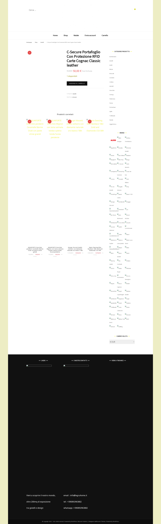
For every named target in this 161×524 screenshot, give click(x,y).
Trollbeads (112, 116)
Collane (111, 82)
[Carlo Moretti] (129, 167)
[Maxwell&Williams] (114, 249)
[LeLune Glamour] (113, 230)
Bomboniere (112, 56)
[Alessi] (113, 143)
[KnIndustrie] (113, 223)
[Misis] (111, 253)
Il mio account (90, 35)
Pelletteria (112, 99)
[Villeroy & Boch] (113, 322)
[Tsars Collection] (121, 310)
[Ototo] (111, 268)
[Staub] (119, 303)
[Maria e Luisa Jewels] (121, 243)
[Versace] (112, 315)
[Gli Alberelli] (120, 202)
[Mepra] (119, 247)
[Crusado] (120, 179)
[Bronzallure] (113, 164)
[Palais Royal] (121, 272)
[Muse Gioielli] (121, 256)
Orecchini (111, 90)
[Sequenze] (120, 299)
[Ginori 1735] (128, 194)
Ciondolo (111, 78)
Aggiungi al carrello (77, 83)
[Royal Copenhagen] (121, 294)
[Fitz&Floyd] (113, 194)
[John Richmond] (121, 218)
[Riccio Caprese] (121, 287)
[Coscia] (111, 179)
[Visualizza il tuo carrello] (134, 9)
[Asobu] (111, 155)
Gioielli (74, 93)
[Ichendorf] (120, 209)
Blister (111, 69)
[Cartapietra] (113, 171)
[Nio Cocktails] (121, 264)
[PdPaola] (128, 268)
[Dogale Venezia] (121, 190)
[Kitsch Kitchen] (129, 218)
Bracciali (111, 73)
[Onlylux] (127, 261)
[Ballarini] (128, 155)
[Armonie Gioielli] (129, 151)
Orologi (111, 94)
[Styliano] (128, 303)
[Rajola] (111, 283)
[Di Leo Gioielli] (113, 190)
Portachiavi (112, 107)
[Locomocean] (129, 228)
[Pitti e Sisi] (112, 276)
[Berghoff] (112, 160)
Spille (110, 111)
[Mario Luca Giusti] (129, 243)
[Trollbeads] (112, 307)
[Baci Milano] (121, 155)
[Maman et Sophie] (113, 243)
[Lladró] (119, 227)
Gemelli (111, 86)
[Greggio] (128, 202)
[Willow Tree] (121, 319)
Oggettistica (112, 124)
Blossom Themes (100, 521)
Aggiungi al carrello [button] (35, 183)
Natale (76, 35)
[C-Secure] (120, 164)
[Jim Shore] (112, 215)
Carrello (105, 35)
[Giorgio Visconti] (113, 205)
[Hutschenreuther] (114, 211)
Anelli (110, 65)
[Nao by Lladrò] (113, 264)
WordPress (116, 521)
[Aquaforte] (112, 148)
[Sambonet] (112, 299)
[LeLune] (127, 223)
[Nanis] (127, 253)
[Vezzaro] (128, 315)
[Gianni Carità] (121, 197)
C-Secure (74, 97)
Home (55, 35)
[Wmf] (127, 319)
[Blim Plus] (120, 160)
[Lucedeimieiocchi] (114, 236)
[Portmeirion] (121, 277)
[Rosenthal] (112, 291)
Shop (66, 35)
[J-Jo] (126, 209)
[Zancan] (112, 326)
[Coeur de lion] (129, 175)
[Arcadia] (120, 148)
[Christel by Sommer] (121, 175)
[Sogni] (127, 299)
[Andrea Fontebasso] (129, 141)
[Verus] (119, 315)
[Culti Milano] (129, 182)
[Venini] (127, 307)
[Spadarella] (112, 303)
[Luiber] (119, 234)
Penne (111, 103)
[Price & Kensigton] (129, 279)
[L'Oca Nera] (121, 223)
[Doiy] (127, 186)
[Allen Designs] (121, 141)
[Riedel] (127, 283)
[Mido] (127, 247)
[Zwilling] (120, 326)
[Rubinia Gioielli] (129, 294)
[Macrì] (127, 234)
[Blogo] (127, 160)
